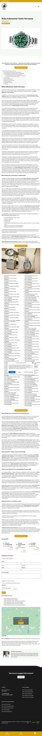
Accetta (12, 372)
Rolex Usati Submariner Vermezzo (13, 645)
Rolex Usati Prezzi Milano (27, 693)
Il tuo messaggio (5, 572)
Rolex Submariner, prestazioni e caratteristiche (13, 72)
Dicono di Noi (7, 77)
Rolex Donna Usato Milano (27, 689)
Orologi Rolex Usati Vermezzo (32, 641)
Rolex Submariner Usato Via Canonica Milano (13, 603)
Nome (3, 565)
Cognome (23, 565)
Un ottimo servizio (8, 81)
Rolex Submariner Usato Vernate (11, 599)
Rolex (3, 638)
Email (3, 567)
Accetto (21, 623)
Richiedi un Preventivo (21, 67)
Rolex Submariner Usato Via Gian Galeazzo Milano (14, 605)
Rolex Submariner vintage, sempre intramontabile (13, 74)
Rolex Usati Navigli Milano (7, 711)
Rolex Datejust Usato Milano (28, 695)
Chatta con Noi (9, 694)
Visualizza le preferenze (28, 372)
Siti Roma (18, 721)
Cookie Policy (21, 620)
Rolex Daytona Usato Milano (28, 697)
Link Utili (6, 83)
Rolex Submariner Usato (5, 23)
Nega (19, 372)
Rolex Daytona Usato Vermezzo (22, 642)
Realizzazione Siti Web (11, 721)
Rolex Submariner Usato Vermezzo (9, 71)
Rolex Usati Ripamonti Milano (7, 707)
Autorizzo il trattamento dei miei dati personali (11, 583)
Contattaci (21, 677)
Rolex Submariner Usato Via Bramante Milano (13, 602)
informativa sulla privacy (10, 580)
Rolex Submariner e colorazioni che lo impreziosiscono (14, 73)
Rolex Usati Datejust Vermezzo (25, 643)
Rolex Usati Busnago (6, 709)
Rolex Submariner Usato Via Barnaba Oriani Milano (15, 601)
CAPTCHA (4, 585)
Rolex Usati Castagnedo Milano (8, 706)
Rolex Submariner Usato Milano (10, 598)
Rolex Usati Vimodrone (6, 704)
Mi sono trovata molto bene (9, 80)
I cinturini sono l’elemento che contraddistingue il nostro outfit (15, 75)
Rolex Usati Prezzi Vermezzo (12, 643)
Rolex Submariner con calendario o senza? (13, 76)
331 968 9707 (6, 1)
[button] (32, 362)
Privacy (33, 722)
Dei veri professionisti (8, 79)
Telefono (23, 567)
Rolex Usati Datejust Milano (27, 691)
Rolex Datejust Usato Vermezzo (8, 642)
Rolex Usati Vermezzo (6, 641)
